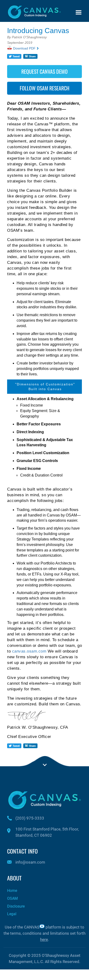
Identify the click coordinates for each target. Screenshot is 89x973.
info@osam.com (30, 862)
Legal (11, 914)
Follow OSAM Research (44, 88)
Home (12, 890)
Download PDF (24, 48)
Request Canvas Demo (44, 71)
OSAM (12, 898)
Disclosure (16, 906)
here (44, 939)
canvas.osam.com (29, 651)
